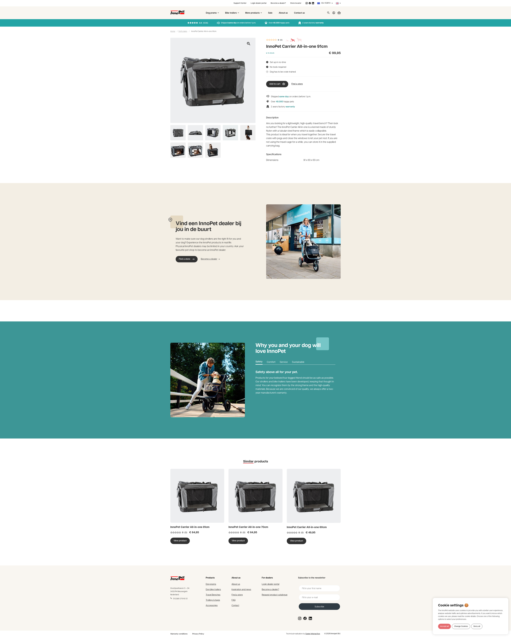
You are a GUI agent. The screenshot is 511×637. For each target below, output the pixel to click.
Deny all (476, 626)
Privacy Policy (198, 634)
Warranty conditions (178, 634)
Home (172, 31)
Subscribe (319, 606)
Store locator (295, 3)
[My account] (333, 12)
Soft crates (182, 31)
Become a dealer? (278, 3)
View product (180, 541)
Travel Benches (213, 594)
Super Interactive (312, 634)
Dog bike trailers (213, 589)
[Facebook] (310, 3)
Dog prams (211, 584)
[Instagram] (307, 3)
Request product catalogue (274, 594)
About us (236, 584)
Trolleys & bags (213, 600)
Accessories (212, 605)
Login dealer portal (258, 3)
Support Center (240, 3)
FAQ (233, 600)
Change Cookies (461, 626)
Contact (235, 605)
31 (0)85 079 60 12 (180, 598)
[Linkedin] (313, 3)
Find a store (297, 84)
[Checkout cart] (338, 12)
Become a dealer (209, 259)
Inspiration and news (241, 589)
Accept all (444, 626)
